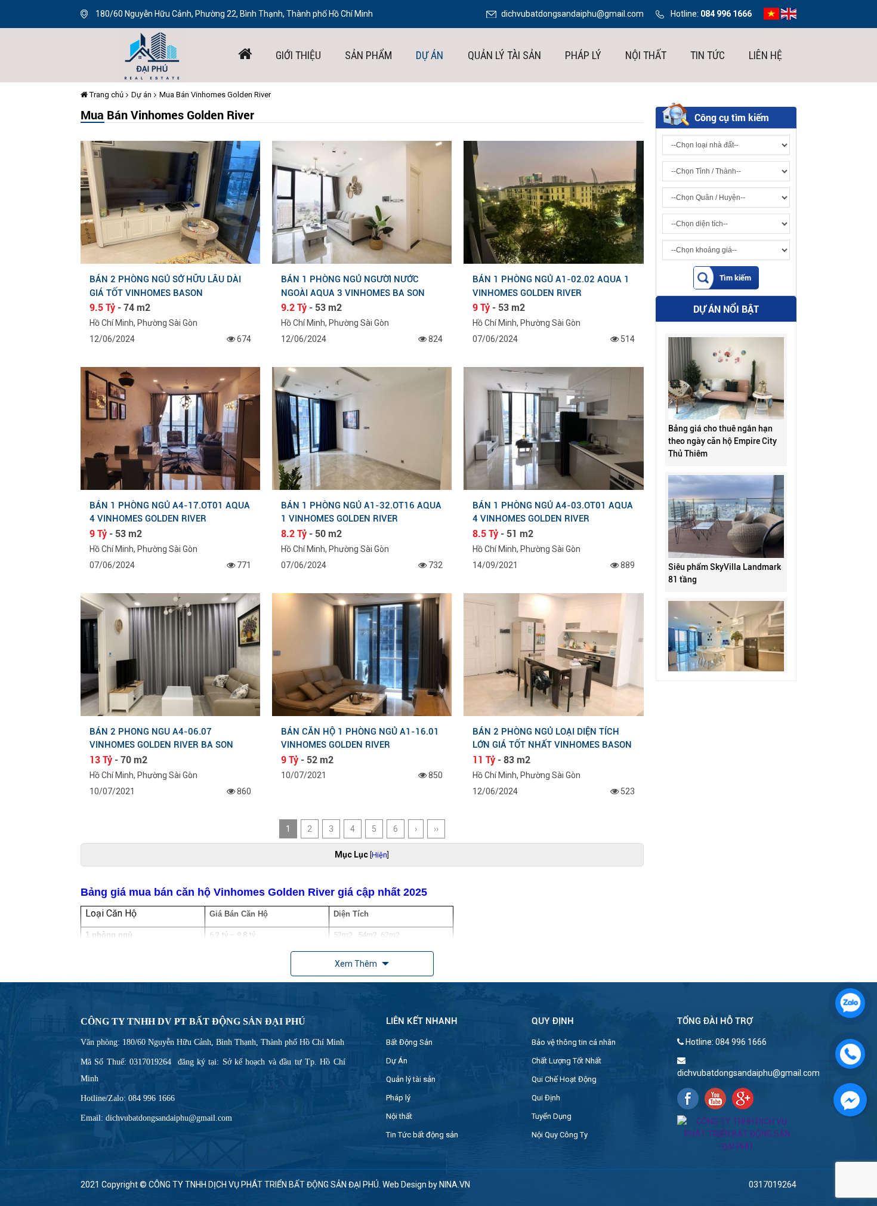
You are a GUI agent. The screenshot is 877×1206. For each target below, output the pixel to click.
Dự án (429, 55)
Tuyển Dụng (552, 1116)
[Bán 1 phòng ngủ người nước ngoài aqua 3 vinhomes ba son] (362, 201)
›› (436, 829)
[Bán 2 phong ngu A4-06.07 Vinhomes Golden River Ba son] (170, 654)
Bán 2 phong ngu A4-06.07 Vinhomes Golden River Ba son (161, 738)
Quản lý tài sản (504, 55)
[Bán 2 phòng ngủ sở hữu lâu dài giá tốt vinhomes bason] (170, 201)
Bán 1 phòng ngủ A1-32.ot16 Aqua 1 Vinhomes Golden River (361, 512)
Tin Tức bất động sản (422, 1134)
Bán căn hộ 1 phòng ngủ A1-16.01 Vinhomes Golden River (360, 738)
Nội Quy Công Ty (560, 1134)
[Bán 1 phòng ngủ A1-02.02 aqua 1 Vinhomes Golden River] (553, 201)
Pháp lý (583, 55)
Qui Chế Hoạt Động (564, 1079)
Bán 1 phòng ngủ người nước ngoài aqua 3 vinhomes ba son (353, 286)
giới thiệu (298, 55)
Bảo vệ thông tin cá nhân (574, 1042)
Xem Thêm (357, 963)
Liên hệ (765, 55)
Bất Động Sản (409, 1042)
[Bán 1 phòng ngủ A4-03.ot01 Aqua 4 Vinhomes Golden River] (553, 428)
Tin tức (707, 55)
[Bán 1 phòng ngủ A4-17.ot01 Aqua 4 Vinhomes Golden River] (170, 428)
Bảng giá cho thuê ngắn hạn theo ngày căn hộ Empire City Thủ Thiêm (722, 408)
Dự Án (396, 1060)
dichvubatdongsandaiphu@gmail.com (572, 13)
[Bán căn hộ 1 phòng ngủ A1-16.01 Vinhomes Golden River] (362, 654)
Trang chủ (105, 94)
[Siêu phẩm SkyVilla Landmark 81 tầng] (726, 483)
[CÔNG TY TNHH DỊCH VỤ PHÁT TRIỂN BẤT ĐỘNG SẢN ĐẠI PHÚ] (152, 54)
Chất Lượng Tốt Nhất (566, 1060)
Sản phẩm (368, 55)
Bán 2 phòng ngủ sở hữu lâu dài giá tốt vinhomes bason (165, 286)
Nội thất (645, 55)
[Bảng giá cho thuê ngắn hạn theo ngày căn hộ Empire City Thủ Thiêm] (726, 345)
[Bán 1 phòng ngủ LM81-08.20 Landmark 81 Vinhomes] (726, 609)
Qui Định (546, 1097)
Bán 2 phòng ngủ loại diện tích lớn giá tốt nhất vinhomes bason (552, 738)
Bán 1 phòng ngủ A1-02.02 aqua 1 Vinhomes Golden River (551, 286)
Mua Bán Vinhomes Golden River (215, 94)
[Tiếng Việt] (771, 13)
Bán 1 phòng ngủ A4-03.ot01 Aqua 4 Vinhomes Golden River (553, 512)
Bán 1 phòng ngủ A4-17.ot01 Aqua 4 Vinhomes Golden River (169, 512)
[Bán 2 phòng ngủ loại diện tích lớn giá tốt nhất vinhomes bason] (553, 654)
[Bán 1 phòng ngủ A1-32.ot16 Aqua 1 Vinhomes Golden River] (362, 428)
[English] (788, 13)
